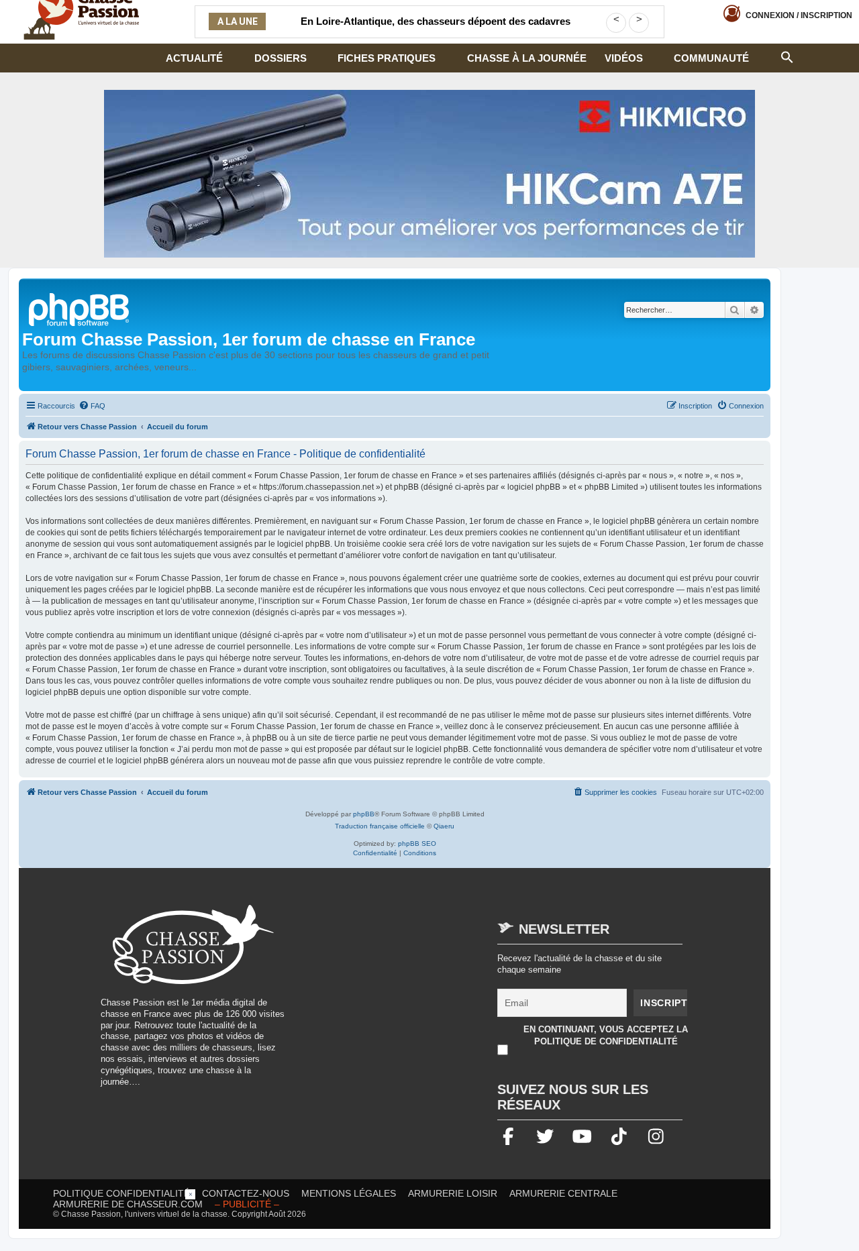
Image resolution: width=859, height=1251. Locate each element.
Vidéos (624, 58)
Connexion (799, 15)
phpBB (363, 814)
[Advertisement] (412, 999)
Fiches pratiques (387, 58)
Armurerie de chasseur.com (128, 1204)
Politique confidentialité (121, 1193)
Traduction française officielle (380, 826)
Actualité (194, 58)
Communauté (711, 58)
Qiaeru (444, 826)
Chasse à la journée (527, 58)
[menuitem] (92, 406)
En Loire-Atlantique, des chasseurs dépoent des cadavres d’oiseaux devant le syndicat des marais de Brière (435, 29)
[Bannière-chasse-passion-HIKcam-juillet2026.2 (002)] (429, 174)
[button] (787, 55)
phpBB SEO (417, 843)
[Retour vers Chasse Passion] (80, 308)
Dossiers (280, 58)
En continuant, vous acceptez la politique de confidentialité (605, 1035)
